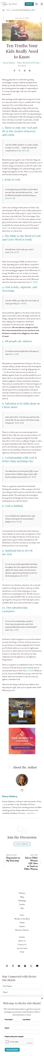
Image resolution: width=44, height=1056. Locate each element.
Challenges (22, 900)
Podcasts (22, 893)
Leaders (22, 926)
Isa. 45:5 (22, 150)
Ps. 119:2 (33, 282)
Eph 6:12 (24, 575)
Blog (8, 10)
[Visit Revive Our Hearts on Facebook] (13, 966)
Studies (22, 904)
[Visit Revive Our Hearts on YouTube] (19, 966)
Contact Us (22, 944)
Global (22, 922)
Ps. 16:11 (32, 476)
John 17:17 (14, 252)
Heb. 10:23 (16, 521)
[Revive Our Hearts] (9, 4)
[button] (41, 4)
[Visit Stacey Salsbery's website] (22, 790)
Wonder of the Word (22, 918)
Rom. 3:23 (14, 354)
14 (13, 198)
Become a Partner (22, 929)
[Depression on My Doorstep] (4, 18)
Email (5, 992)
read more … (31, 813)
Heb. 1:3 (6, 227)
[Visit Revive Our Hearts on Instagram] (7, 966)
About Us (22, 940)
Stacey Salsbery (9, 62)
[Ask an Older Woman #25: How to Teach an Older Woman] (40, 18)
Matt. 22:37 (28, 670)
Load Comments (22, 844)
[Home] (3, 10)
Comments (22, 65)
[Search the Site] (36, 4)
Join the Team (22, 948)
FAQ (22, 951)
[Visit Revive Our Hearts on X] (31, 966)
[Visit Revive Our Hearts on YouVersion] (37, 966)
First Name (7, 986)
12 (27, 150)
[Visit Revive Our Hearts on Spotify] (25, 966)
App (22, 908)
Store (22, 915)
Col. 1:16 (17, 219)
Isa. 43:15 (21, 303)
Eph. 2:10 (14, 629)
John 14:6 (19, 422)
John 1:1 (9, 198)
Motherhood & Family (31, 62)
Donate (29, 4)
